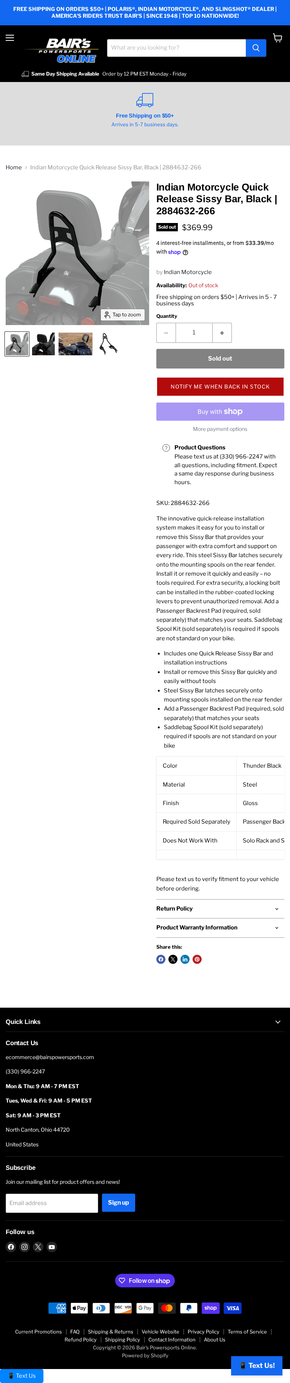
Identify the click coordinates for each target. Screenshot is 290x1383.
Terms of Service (247, 1332)
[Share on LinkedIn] (185, 959)
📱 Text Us (22, 1375)
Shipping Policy (122, 1340)
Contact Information (172, 1340)
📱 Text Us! (257, 1365)
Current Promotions (38, 1332)
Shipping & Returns (110, 1332)
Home (14, 167)
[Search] (256, 48)
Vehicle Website (160, 1332)
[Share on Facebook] (160, 959)
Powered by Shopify (145, 1355)
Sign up (118, 1202)
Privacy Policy (203, 1332)
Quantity (166, 316)
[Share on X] (172, 959)
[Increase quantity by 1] (222, 332)
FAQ (75, 1332)
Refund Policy (81, 1340)
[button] (220, 386)
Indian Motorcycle (188, 272)
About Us (214, 1340)
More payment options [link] (220, 429)
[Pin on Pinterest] (197, 959)
